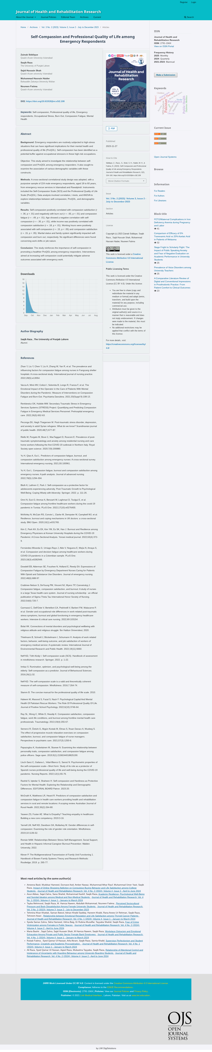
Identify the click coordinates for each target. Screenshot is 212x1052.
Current (97, 17)
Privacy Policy (141, 991)
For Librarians (160, 200)
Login (193, 2)
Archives (84, 17)
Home (23, 27)
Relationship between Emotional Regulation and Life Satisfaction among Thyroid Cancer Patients (91, 916)
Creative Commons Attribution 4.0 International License (124, 258)
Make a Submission (165, 75)
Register (183, 2)
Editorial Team (68, 17)
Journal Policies (48, 17)
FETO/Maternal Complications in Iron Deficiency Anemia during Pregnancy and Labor (172, 222)
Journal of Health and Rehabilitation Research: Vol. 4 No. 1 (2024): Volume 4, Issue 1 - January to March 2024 (81, 919)
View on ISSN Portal (164, 46)
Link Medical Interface (91, 995)
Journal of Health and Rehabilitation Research (58, 11)
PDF (112, 128)
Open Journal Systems (165, 157)
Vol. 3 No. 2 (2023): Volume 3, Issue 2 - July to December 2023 (70, 27)
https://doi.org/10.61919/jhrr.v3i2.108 (45, 101)
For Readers (159, 191)
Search (190, 17)
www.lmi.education (141, 995)
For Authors (159, 196)
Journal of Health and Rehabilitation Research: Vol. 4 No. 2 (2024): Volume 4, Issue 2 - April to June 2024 (89, 891)
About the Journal (25, 17)
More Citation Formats (118, 181)
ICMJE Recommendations (120, 987)
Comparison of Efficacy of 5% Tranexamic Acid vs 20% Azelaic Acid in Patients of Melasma (172, 236)
